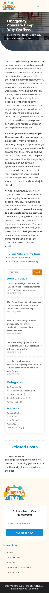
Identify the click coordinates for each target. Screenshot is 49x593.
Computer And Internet (19, 567)
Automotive (12, 402)
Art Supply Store (14, 394)
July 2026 (11, 416)
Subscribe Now (24, 532)
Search (37, 272)
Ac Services (12, 387)
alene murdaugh (19, 34)
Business (11, 562)
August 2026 (13, 413)
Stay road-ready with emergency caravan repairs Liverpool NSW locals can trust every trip (24, 305)
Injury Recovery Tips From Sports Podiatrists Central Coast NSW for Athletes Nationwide (24, 346)
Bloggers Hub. (33, 585)
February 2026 (13, 427)
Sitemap (33, 588)
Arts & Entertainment (17, 398)
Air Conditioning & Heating (19, 390)
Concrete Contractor (20, 38)
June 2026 (12, 420)
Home (10, 552)
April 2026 (11, 424)
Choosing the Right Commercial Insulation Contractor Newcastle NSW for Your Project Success (23, 287)
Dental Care (13, 557)
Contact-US (13, 572)
